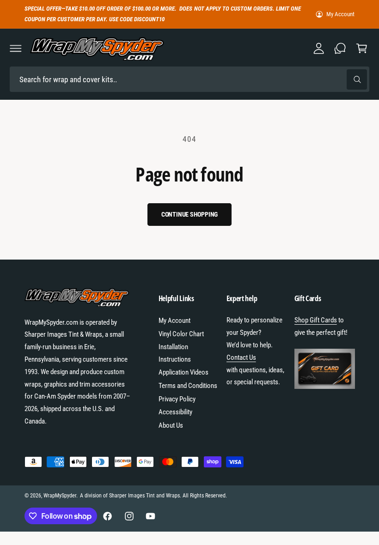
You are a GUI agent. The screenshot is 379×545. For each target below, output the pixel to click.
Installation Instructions (175, 353)
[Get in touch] (340, 48)
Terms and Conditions (188, 386)
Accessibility (175, 412)
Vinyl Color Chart (181, 334)
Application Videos (183, 372)
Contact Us (241, 357)
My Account (340, 14)
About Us (171, 425)
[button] (15, 48)
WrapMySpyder (59, 495)
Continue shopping (189, 214)
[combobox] (189, 79)
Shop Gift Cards (315, 320)
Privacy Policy (177, 399)
